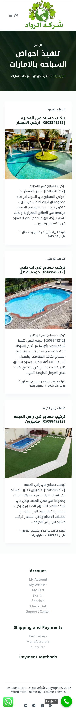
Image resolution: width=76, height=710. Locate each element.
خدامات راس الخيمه (53, 408)
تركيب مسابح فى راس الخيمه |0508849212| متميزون (39, 419)
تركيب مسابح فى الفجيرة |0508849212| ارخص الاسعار (40, 120)
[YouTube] (25, 705)
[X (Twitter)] (42, 705)
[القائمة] (10, 15)
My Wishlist (38, 585)
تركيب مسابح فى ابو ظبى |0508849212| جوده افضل (42, 269)
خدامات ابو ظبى (55, 259)
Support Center (38, 611)
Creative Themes (54, 692)
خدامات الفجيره (56, 109)
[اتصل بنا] (66, 701)
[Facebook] (50, 705)
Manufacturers (38, 642)
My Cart (38, 590)
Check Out (38, 606)
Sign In (38, 595)
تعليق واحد (36, 386)
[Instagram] (33, 705)
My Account (38, 579)
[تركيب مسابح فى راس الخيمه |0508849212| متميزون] (38, 453)
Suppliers (38, 647)
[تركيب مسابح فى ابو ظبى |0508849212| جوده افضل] (38, 303)
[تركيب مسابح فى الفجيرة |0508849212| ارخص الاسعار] (38, 154)
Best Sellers (38, 636)
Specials (38, 601)
